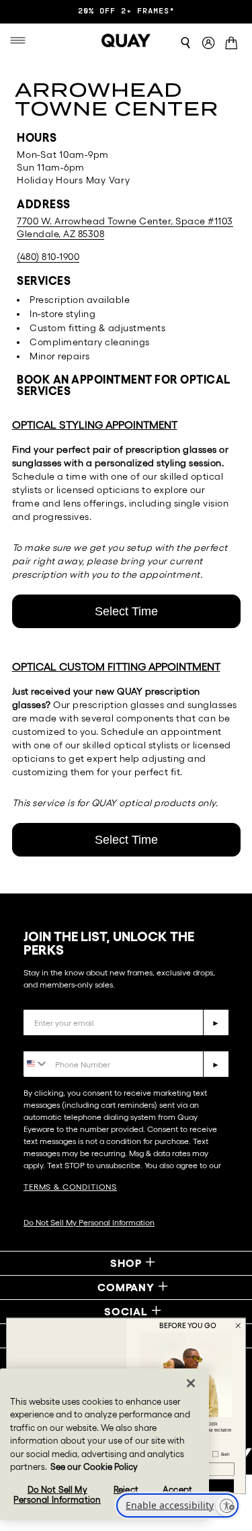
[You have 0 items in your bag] (233, 44)
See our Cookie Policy (94, 1467)
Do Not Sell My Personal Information (89, 1222)
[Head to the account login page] (208, 43)
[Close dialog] (238, 1325)
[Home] (126, 40)
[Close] (191, 1383)
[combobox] (36, 1063)
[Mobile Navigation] (21, 40)
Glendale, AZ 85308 (60, 233)
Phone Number (62, 1041)
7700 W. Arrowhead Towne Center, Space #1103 (125, 221)
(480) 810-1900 (48, 256)
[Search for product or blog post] (185, 43)
